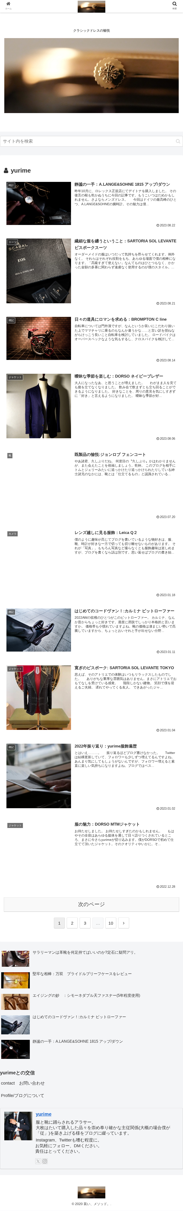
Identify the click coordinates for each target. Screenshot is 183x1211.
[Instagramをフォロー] (45, 1161)
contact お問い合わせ (23, 1083)
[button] (178, 141)
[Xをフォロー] (38, 1161)
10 (110, 923)
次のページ (91, 904)
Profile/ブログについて (22, 1095)
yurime (43, 1114)
